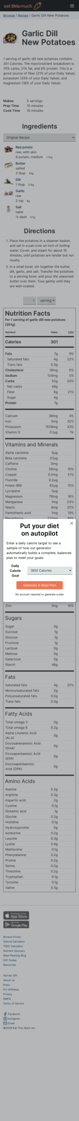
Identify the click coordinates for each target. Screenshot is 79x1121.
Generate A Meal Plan (39, 585)
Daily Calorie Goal (15, 571)
